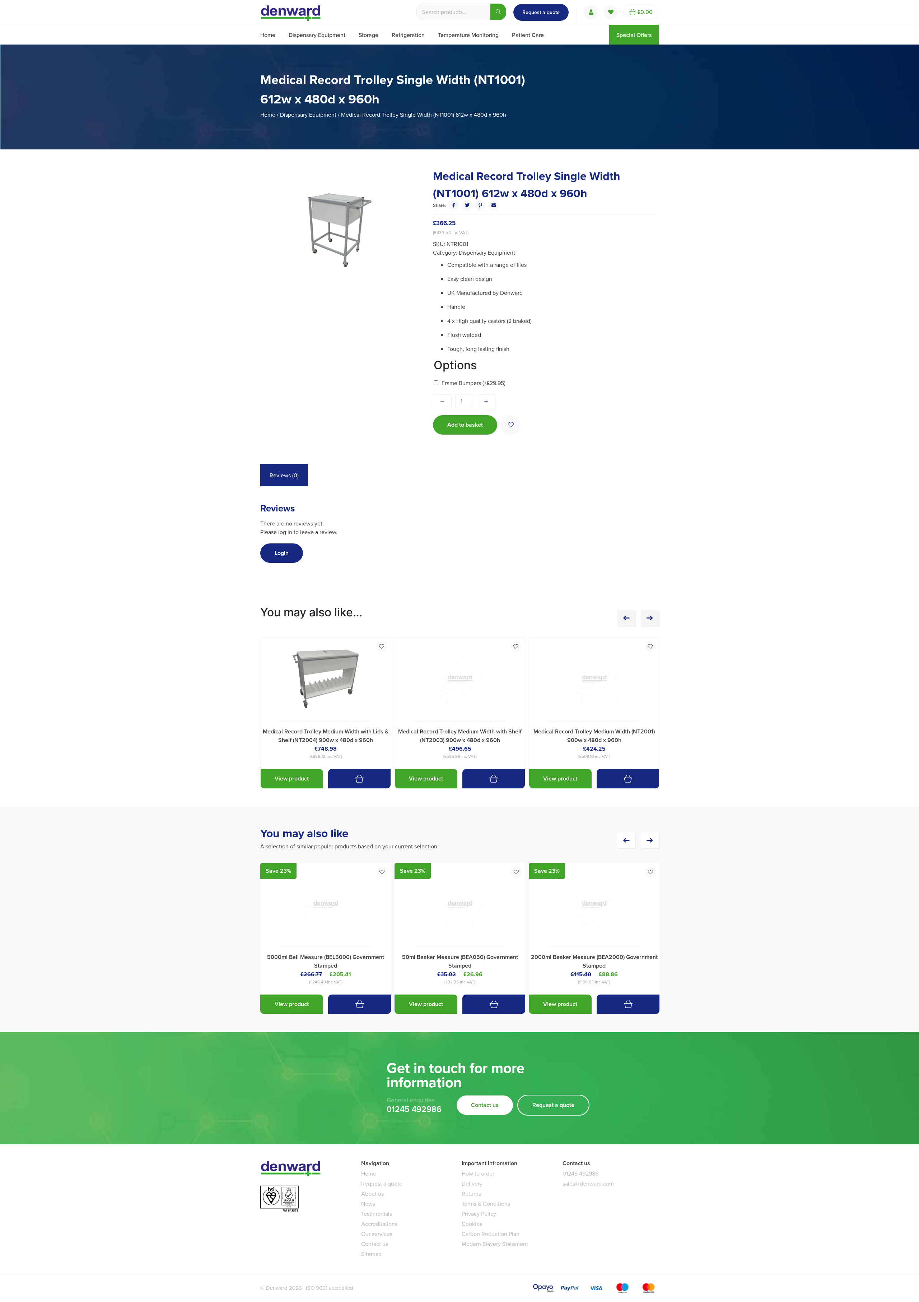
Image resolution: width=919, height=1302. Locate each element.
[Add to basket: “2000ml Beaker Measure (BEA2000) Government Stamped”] (628, 1004)
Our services (376, 1234)
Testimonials (376, 1214)
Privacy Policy (479, 1214)
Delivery (472, 1183)
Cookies (472, 1224)
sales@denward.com (588, 1183)
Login (282, 553)
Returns (471, 1193)
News (368, 1204)
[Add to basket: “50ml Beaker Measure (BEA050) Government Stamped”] (493, 1004)
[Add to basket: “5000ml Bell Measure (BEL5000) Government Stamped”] (359, 1004)
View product (292, 778)
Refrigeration (408, 35)
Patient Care (528, 35)
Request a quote (541, 12)
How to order (478, 1173)
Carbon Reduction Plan (490, 1234)
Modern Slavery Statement (495, 1244)
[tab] (284, 475)
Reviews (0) (284, 475)
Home (267, 35)
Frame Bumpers (473, 383)
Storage (368, 35)
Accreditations (379, 1224)
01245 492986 (414, 1109)
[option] (340, 230)
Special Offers (634, 35)
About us (372, 1193)
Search (498, 12)
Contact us (485, 1105)
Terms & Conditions (486, 1204)
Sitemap (371, 1254)
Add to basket (465, 425)
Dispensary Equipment (317, 35)
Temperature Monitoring (468, 35)
